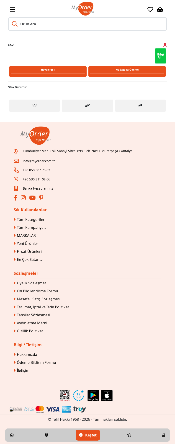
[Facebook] (16, 198)
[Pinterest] (41, 198)
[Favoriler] (150, 9)
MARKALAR (26, 235)
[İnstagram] (24, 198)
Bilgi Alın (160, 55)
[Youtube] (33, 198)
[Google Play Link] (93, 395)
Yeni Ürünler (27, 243)
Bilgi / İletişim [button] (28, 344)
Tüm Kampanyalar (32, 227)
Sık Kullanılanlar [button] (30, 209)
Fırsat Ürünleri (29, 251)
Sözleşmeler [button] (26, 273)
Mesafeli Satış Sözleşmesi (39, 298)
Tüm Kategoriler (31, 219)
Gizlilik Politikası (30, 330)
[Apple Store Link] (107, 395)
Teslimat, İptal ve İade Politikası (43, 306)
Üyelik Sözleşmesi (32, 282)
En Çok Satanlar (30, 259)
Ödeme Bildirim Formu (36, 362)
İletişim (23, 370)
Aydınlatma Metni (32, 322)
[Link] (82, 9)
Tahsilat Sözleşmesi (33, 314)
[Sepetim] (160, 9)
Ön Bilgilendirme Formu (37, 290)
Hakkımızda (27, 354)
